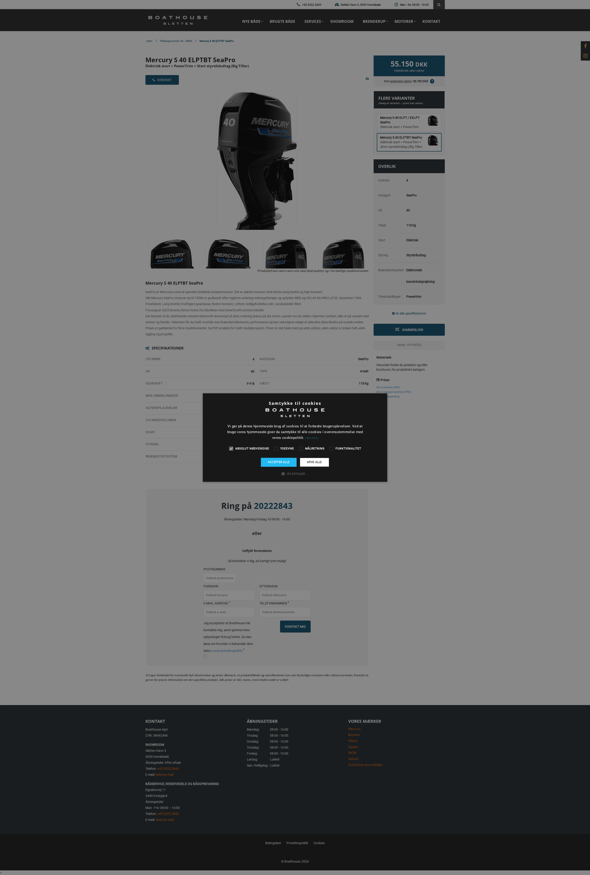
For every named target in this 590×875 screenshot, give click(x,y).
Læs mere (311, 438)
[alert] (295, 437)
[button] (295, 473)
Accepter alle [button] (278, 462)
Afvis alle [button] (314, 462)
